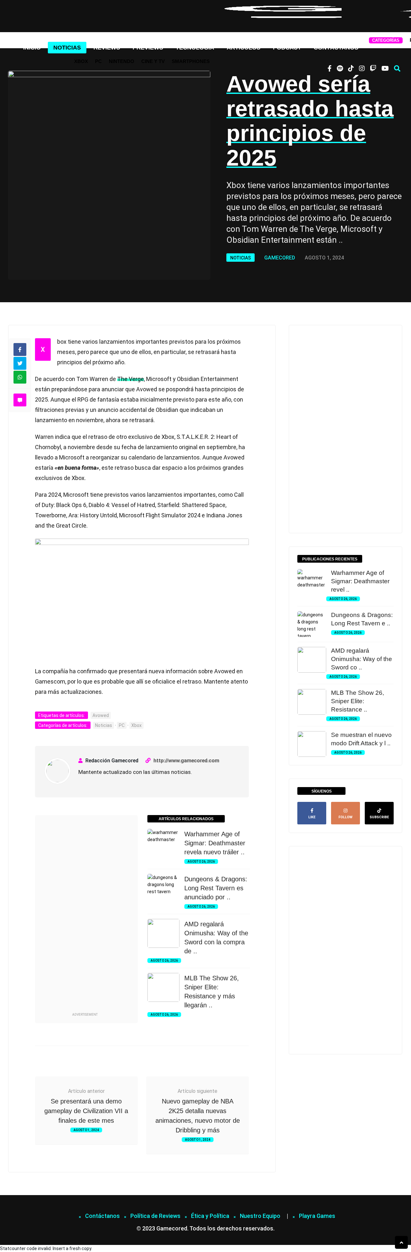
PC (98, 61)
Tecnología (195, 47)
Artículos (243, 47)
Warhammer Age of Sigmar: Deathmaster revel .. (360, 581)
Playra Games (317, 1215)
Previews (148, 47)
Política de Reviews (155, 1215)
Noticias (67, 47)
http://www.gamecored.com (186, 761)
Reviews (106, 47)
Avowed (100, 715)
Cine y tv (153, 61)
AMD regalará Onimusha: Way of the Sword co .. (361, 659)
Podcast (287, 47)
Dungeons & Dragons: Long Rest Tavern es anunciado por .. (215, 888)
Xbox (81, 61)
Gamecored (279, 258)
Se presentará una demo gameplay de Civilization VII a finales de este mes (86, 1111)
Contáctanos (336, 47)
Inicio (32, 47)
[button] (397, 68)
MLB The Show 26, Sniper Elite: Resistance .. (357, 701)
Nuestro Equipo (260, 1215)
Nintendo (121, 61)
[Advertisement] (84, 914)
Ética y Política (210, 1215)
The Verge (130, 379)
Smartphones (191, 61)
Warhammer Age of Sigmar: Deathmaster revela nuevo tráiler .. (214, 843)
